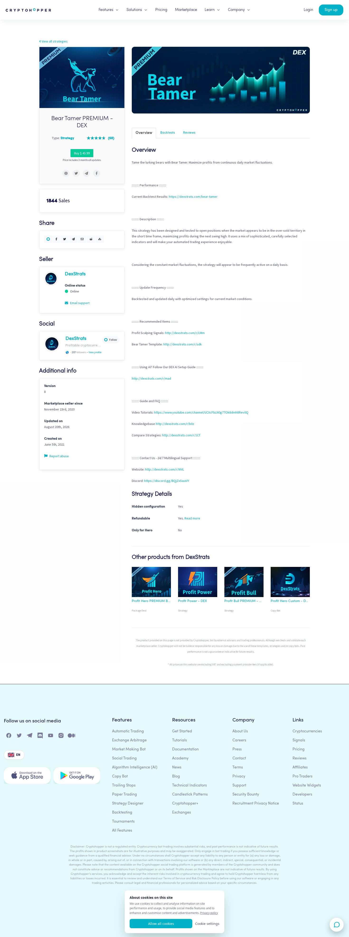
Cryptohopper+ (185, 803)
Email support (79, 303)
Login (308, 10)
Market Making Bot (129, 749)
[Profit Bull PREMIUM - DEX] (244, 583)
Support (239, 785)
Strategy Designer (127, 803)
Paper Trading (124, 794)
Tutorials (179, 740)
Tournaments (123, 822)
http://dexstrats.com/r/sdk (182, 344)
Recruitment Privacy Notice (255, 803)
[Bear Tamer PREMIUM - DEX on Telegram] (86, 173)
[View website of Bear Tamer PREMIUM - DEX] (66, 173)
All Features (122, 831)
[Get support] (337, 925)
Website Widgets (306, 785)
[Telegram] (30, 736)
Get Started (182, 731)
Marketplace (186, 10)
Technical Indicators (189, 785)
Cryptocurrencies (307, 731)
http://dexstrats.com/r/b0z (175, 424)
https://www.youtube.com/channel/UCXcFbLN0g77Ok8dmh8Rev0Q (201, 412)
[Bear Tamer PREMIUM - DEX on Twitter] (76, 173)
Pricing (161, 10)
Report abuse (59, 456)
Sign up (331, 10)
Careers (239, 740)
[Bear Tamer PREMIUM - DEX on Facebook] (96, 173)
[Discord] (40, 736)
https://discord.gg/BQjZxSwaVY (166, 481)
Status (297, 803)
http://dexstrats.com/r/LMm (185, 333)
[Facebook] (9, 736)
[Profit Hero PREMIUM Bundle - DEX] (151, 583)
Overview (144, 133)
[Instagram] (61, 736)
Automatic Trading (128, 731)
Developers (302, 794)
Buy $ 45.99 (82, 153)
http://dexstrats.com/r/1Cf (181, 435)
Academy (180, 758)
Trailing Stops (124, 785)
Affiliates (300, 767)
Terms (237, 767)
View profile (95, 352)
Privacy (238, 776)
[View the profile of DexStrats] (51, 278)
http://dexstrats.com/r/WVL (164, 469)
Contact (239, 758)
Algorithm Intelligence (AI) (134, 767)
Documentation (185, 749)
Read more (192, 518)
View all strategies (54, 41)
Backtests (167, 132)
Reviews (189, 132)
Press (237, 749)
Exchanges (181, 813)
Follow (113, 339)
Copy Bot (120, 776)
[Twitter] (19, 736)
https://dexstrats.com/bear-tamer (193, 196)
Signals (298, 740)
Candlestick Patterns (190, 794)
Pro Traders (302, 776)
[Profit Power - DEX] (197, 583)
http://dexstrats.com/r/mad (151, 378)
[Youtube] (51, 736)
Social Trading (124, 758)
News (176, 767)
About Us (240, 731)
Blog (176, 776)
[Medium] (71, 736)
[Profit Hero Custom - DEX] (290, 583)
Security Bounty (245, 794)
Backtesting (122, 813)
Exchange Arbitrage (129, 740)
